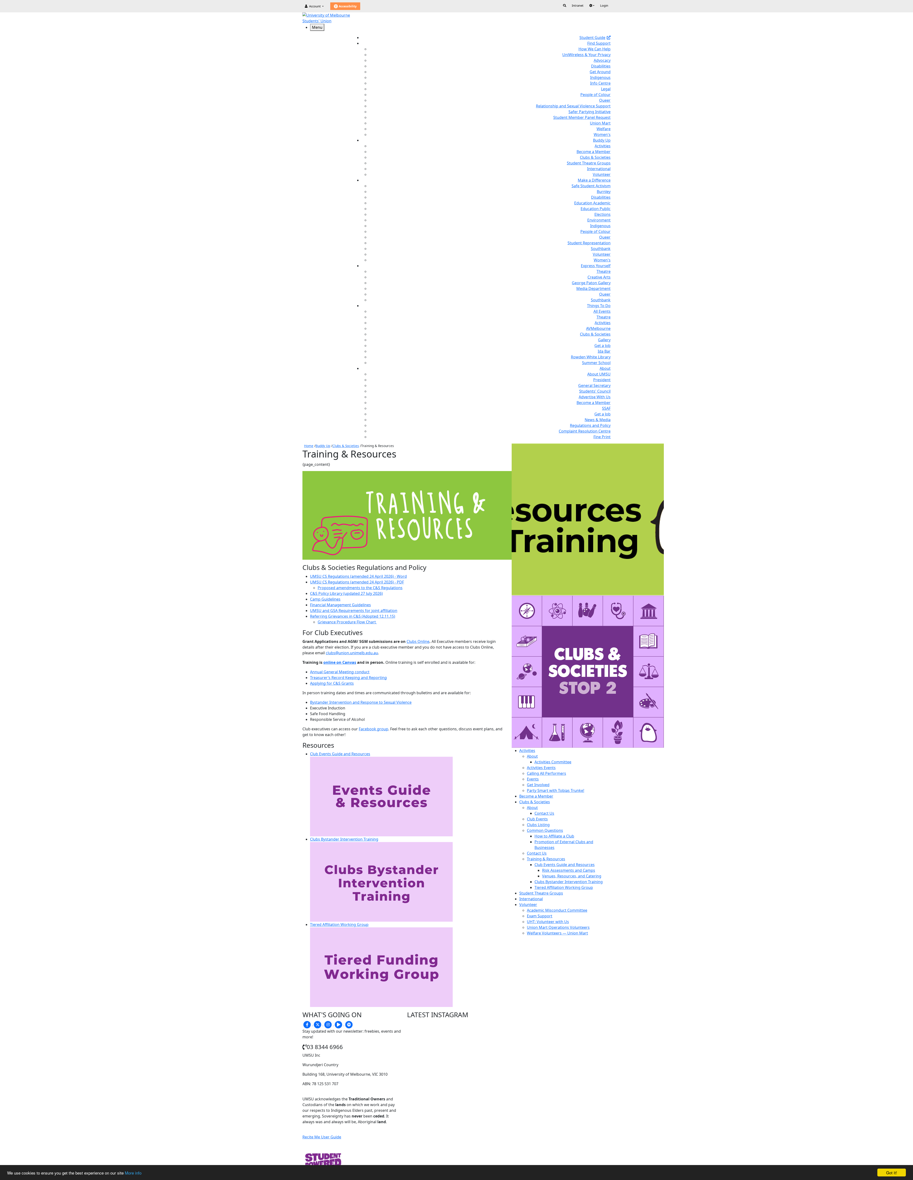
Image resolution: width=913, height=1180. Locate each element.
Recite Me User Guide (321, 1137)
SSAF (606, 408)
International (599, 168)
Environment (599, 220)
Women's (602, 134)
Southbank (601, 248)
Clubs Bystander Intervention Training (568, 881)
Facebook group (373, 729)
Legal (606, 89)
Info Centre (600, 83)
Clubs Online (418, 641)
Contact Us (544, 813)
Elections (602, 214)
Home (308, 445)
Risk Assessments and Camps (568, 870)
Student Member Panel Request (582, 117)
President (602, 379)
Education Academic (592, 203)
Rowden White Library (591, 357)
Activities (603, 146)
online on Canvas (339, 662)
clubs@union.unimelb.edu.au (352, 652)
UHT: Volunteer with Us (548, 921)
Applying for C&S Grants (332, 683)
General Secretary (594, 385)
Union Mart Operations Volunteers (558, 927)
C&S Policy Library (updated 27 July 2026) (346, 593)
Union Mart (600, 123)
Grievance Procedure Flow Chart (347, 622)
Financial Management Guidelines (340, 604)
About (532, 756)
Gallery (604, 339)
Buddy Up (323, 445)
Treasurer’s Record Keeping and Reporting (348, 677)
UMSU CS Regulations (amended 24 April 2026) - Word (358, 576)
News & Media (598, 419)
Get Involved (538, 784)
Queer (605, 100)
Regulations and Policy (590, 425)
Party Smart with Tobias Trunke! (555, 790)
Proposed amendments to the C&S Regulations (360, 587)
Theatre (604, 271)
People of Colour (595, 94)
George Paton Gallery (591, 282)
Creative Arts (599, 277)
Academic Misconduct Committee (557, 910)
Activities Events (541, 767)
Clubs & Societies (595, 157)
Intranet (577, 5)
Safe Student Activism (591, 185)
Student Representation (589, 243)
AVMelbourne (598, 328)
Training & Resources (546, 859)
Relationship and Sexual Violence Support (573, 106)
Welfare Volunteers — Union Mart (557, 933)
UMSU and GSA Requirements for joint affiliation (353, 610)
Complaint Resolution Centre (585, 431)
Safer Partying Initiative (589, 111)
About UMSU (599, 374)
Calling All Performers (546, 773)
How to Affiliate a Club (554, 836)
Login (604, 5)
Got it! (891, 1172)
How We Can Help (594, 49)
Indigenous (600, 77)
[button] (592, 5)
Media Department (593, 288)
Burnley (604, 191)
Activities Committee (552, 762)
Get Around (600, 71)
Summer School (596, 362)
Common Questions (545, 830)
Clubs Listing (538, 824)
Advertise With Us (595, 397)
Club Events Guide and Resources (564, 864)
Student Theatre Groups (589, 163)
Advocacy (602, 60)
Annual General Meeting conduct (339, 671)
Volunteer (602, 174)
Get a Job (602, 345)
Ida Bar (604, 351)
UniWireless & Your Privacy (586, 54)
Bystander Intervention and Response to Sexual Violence (361, 702)
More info (133, 1173)
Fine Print (602, 436)
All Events (602, 311)
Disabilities (601, 66)
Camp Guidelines (325, 599)
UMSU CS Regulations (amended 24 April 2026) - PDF (357, 582)
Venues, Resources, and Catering (571, 876)
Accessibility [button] (347, 6)
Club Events (537, 819)
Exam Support (539, 916)
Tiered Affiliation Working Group (563, 887)
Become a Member (594, 151)
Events (533, 779)
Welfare (604, 128)
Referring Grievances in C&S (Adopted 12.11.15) (352, 616)
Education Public (596, 208)
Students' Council (595, 391)
